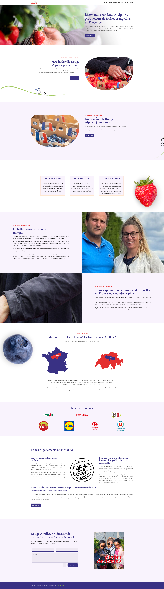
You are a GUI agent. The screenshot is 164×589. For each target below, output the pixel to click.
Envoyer (72, 565)
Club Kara (120, 2)
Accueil (105, 2)
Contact (131, 2)
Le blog (126, 2)
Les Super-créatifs (61, 585)
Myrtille (115, 2)
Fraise (110, 2)
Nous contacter (89, 35)
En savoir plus (74, 78)
